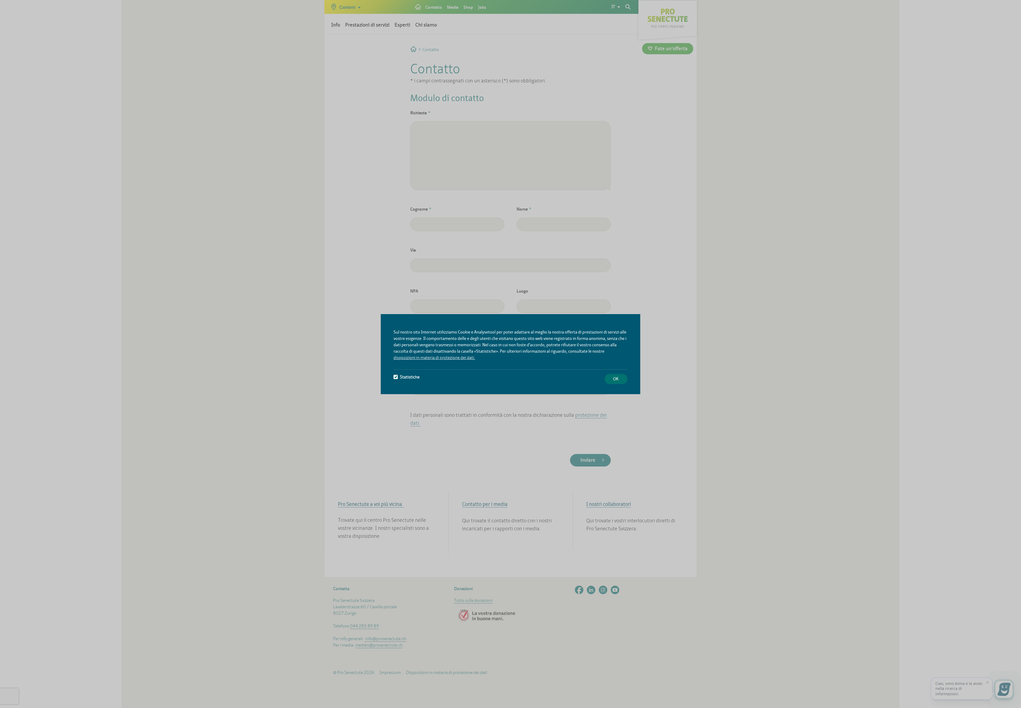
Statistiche (410, 377)
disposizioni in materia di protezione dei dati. (434, 357)
